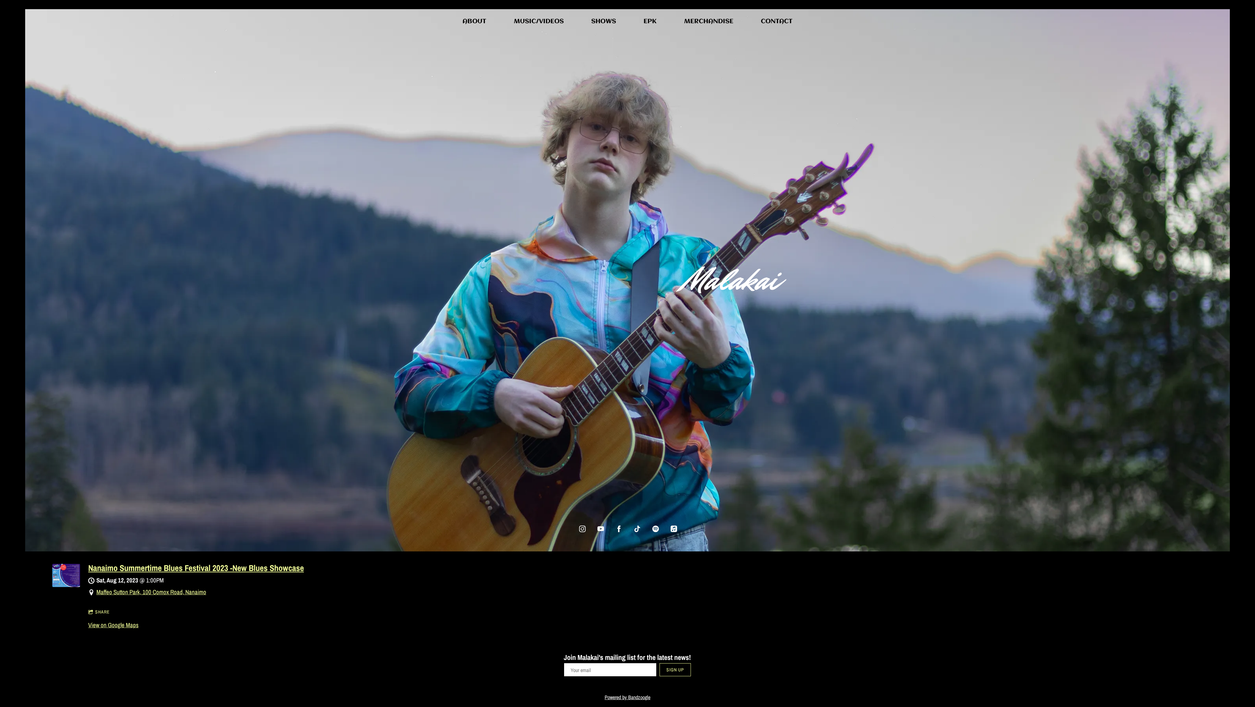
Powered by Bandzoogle (627, 697)
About (474, 21)
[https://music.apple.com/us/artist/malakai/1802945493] (674, 529)
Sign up (675, 670)
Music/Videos (539, 21)
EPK (650, 21)
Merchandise (708, 21)
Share (102, 612)
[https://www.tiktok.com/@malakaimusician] (637, 529)
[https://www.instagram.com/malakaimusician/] (582, 529)
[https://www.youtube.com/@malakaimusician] (600, 529)
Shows (603, 21)
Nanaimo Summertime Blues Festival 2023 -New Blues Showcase (196, 568)
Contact (777, 21)
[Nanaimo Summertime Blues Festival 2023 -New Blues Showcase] (66, 585)
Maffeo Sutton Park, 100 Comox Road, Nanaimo (151, 592)
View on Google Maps (113, 625)
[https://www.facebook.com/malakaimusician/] (619, 529)
